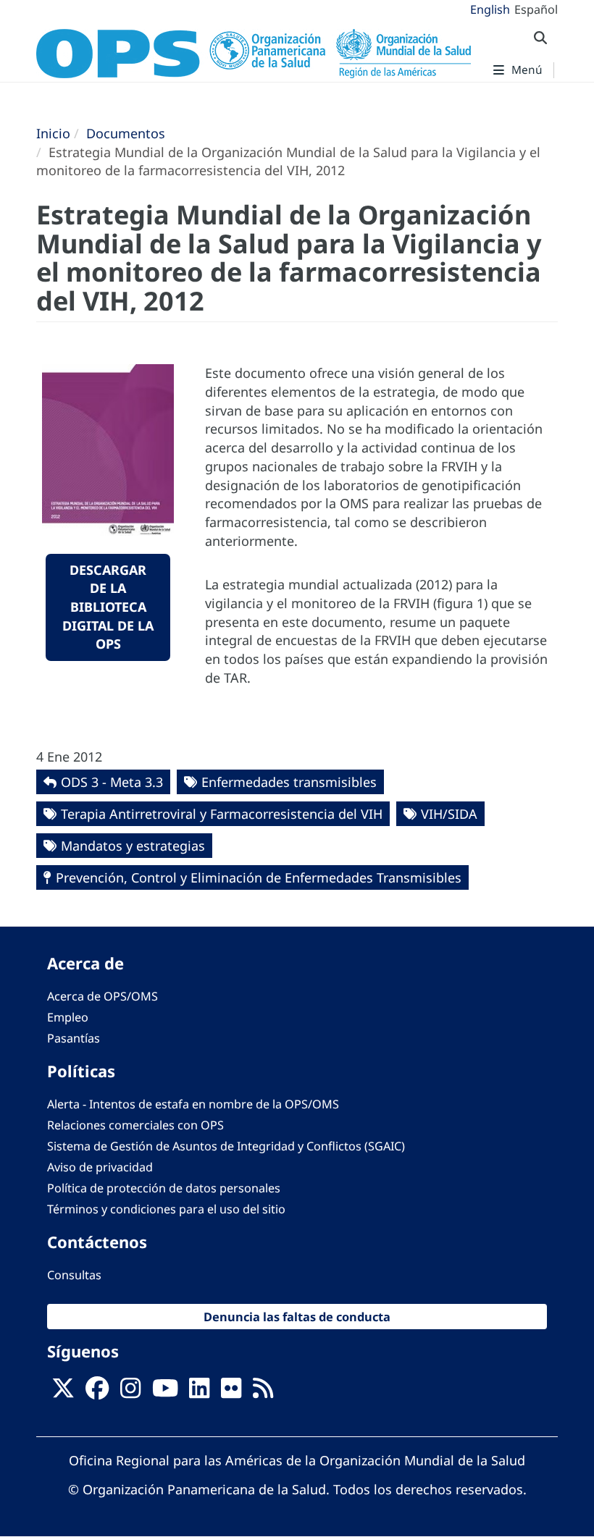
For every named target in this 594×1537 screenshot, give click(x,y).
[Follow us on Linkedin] (199, 1392)
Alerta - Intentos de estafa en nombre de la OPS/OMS (193, 1104)
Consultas (74, 1275)
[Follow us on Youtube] (165, 1392)
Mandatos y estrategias (133, 845)
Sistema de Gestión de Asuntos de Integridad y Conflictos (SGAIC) (226, 1146)
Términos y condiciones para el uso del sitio (166, 1209)
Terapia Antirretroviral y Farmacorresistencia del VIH (221, 813)
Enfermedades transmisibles (289, 782)
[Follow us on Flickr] (231, 1392)
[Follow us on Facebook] (97, 1392)
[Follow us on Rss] (263, 1392)
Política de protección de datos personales (163, 1188)
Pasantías (73, 1038)
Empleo (67, 1017)
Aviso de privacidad (100, 1167)
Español (536, 9)
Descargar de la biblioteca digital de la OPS (108, 607)
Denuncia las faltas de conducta (297, 1316)
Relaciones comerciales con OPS (135, 1125)
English (490, 9)
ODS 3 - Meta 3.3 (112, 782)
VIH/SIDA (449, 813)
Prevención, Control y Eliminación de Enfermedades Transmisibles (258, 877)
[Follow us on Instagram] (130, 1392)
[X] (63, 1392)
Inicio (53, 133)
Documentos (125, 133)
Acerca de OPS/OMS (102, 996)
